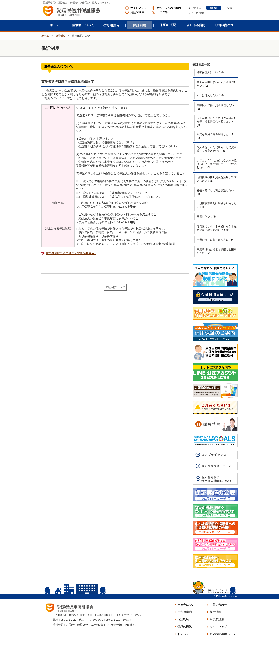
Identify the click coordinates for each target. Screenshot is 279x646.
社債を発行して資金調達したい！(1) (217, 192)
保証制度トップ (115, 287)
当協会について (83, 25)
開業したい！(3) (206, 216)
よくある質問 (196, 25)
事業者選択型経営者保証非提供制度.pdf (71, 253)
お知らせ (183, 634)
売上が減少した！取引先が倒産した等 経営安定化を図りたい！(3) (217, 122)
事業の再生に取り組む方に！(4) (215, 239)
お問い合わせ (224, 25)
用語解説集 (217, 619)
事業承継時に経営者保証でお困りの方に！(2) (217, 251)
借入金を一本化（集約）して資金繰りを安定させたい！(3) (217, 149)
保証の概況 (168, 25)
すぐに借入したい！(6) (210, 95)
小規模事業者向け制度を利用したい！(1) (217, 205)
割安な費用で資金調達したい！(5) (215, 136)
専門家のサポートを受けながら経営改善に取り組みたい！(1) (217, 228)
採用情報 (215, 612)
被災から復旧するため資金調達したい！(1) (217, 84)
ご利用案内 (111, 25)
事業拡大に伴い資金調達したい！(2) (217, 107)
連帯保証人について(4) (210, 72)
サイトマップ (218, 626)
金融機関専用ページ (222, 634)
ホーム (55, 25)
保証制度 (139, 25)
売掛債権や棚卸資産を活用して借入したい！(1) (217, 179)
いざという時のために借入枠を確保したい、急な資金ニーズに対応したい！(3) (217, 164)
